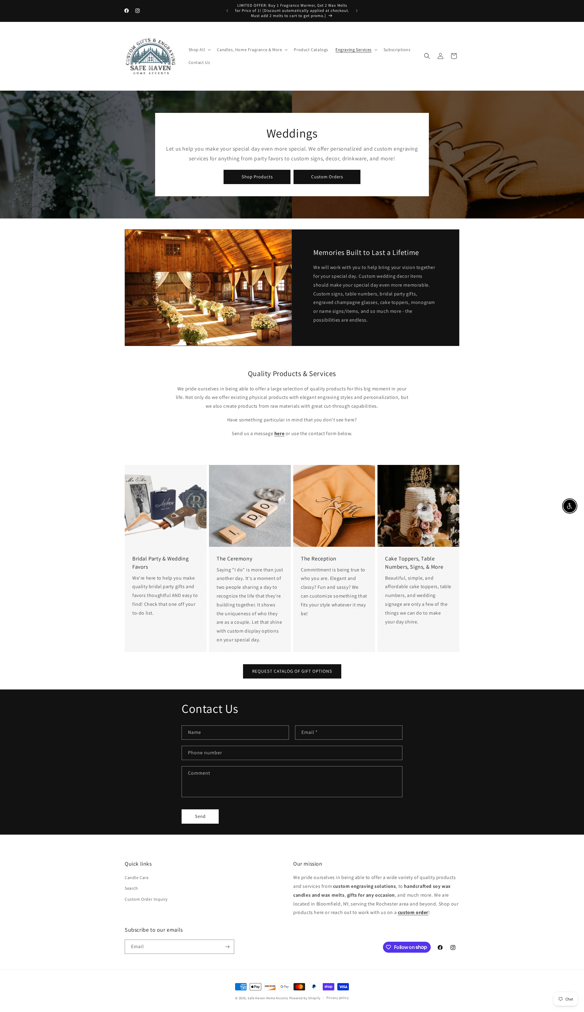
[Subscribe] (227, 947)
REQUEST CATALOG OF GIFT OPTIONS (292, 671)
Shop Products (257, 177)
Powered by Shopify (305, 998)
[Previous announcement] (227, 10)
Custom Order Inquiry (146, 899)
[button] (199, 49)
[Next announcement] (356, 10)
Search (131, 888)
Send (200, 816)
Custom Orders (327, 177)
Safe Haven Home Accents (268, 998)
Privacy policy (337, 998)
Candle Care (137, 877)
